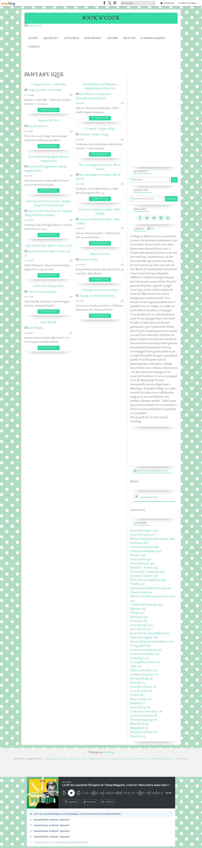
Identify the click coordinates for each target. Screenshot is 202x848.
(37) (144, 576)
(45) (140, 559)
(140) (144, 530)
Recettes (129, 38)
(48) (137, 555)
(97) (142, 535)
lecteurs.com (149, 497)
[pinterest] (115, 3)
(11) (143, 670)
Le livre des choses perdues (48, 286)
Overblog (108, 752)
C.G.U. (107, 759)
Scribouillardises (153, 38)
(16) (149, 633)
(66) (144, 547)
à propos (109, 802)
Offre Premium (143, 759)
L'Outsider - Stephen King (100, 129)
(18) (138, 621)
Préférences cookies (181, 759)
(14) (144, 654)
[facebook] (104, 3)
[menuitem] (33, 38)
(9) (141, 678)
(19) (139, 617)
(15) (146, 650)
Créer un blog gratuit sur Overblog (55, 759)
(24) (141, 592)
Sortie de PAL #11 (48, 120)
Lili (150, 417)
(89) (152, 539)
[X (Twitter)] (110, 3)
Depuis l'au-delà (99, 254)
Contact (34, 46)
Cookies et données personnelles (161, 759)
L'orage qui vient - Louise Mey (48, 84)
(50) (145, 551)
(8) (141, 691)
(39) (147, 572)
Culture (112, 38)
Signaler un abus (95, 759)
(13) (139, 658)
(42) (142, 563)
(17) (141, 625)
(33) (148, 580)
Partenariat (93, 38)
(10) (144, 674)
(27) (137, 584)
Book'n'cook (101, 18)
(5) (139, 724)
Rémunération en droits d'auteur (123, 759)
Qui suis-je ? (51, 38)
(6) (140, 707)
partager (91, 802)
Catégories (71, 38)
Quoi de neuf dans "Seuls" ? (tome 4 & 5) (49, 246)
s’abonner (72, 802)
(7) (138, 703)
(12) (145, 662)
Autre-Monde (48, 322)
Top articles (74, 759)
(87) (139, 543)
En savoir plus (48, 110)
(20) (137, 613)
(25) (150, 588)
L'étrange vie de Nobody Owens (100, 290)
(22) (138, 609)
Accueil (33, 38)
